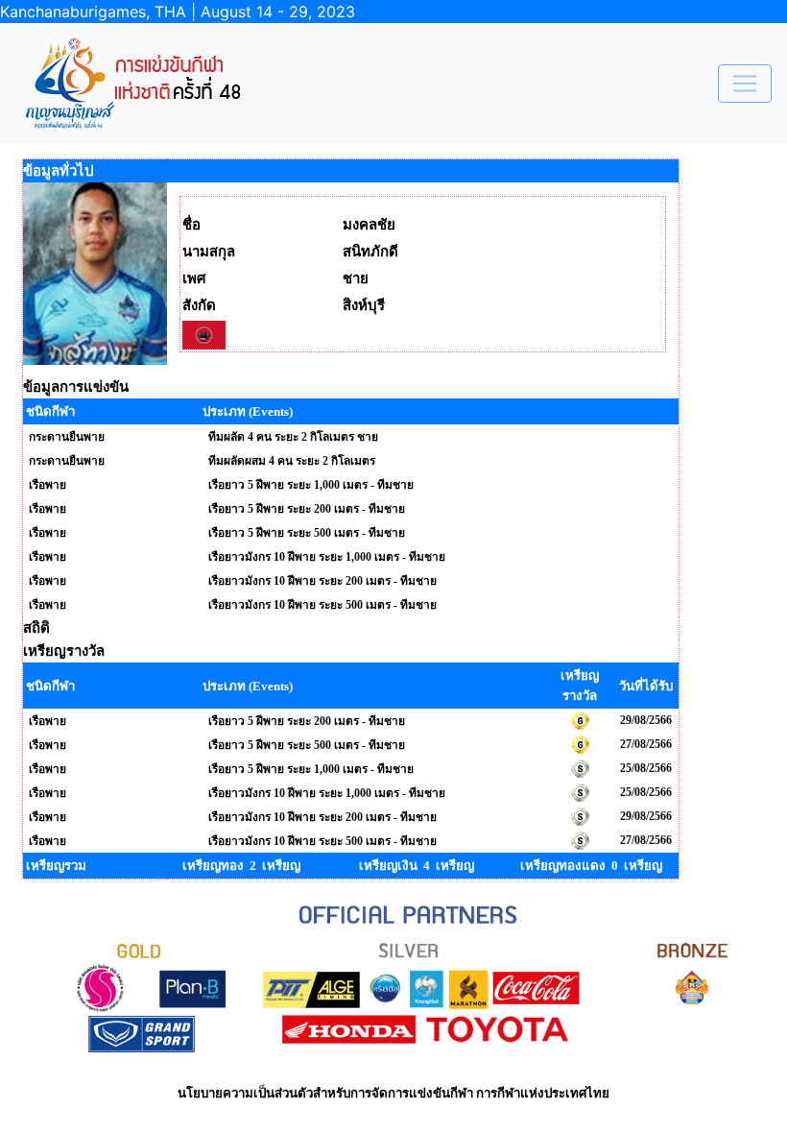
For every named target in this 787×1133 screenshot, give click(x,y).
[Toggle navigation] (745, 83)
